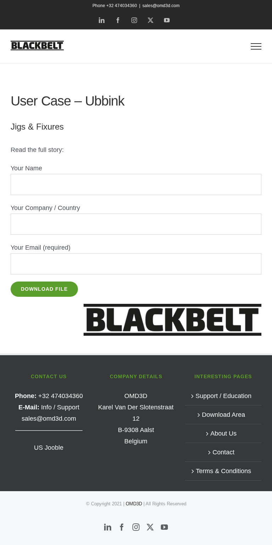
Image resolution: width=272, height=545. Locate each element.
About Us (223, 433)
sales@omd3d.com (161, 5)
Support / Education (223, 395)
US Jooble (48, 447)
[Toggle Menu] (256, 46)
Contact (223, 452)
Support (68, 407)
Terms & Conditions (223, 471)
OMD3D (134, 503)
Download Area (223, 414)
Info (46, 407)
